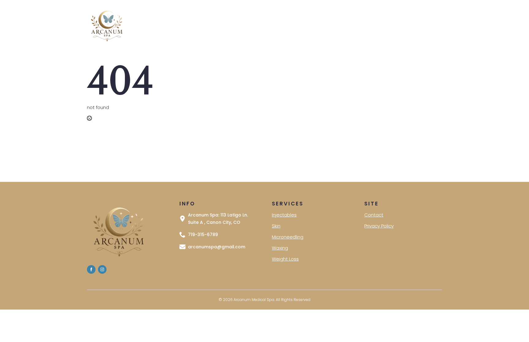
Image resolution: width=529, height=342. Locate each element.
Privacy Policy (355, 25)
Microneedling (287, 237)
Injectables (284, 215)
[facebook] (91, 269)
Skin (276, 226)
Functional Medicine (235, 25)
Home (158, 25)
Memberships (313, 25)
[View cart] (434, 25)
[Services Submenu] (201, 25)
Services (186, 25)
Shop (280, 25)
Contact (390, 25)
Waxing (280, 248)
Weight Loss (285, 259)
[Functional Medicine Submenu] (263, 25)
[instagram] (102, 269)
